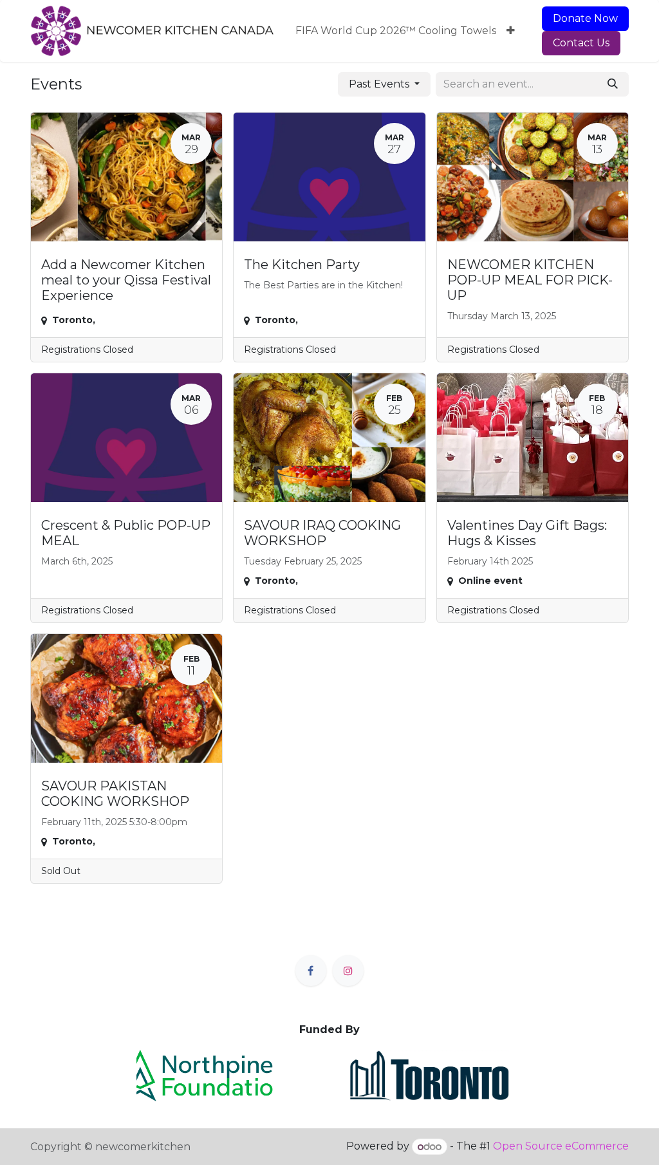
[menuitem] (395, 31)
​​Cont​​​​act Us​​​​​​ (581, 43)
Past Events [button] (380, 84)
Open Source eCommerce (561, 1147)
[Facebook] (310, 970)
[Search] (613, 84)
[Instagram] (348, 970)
